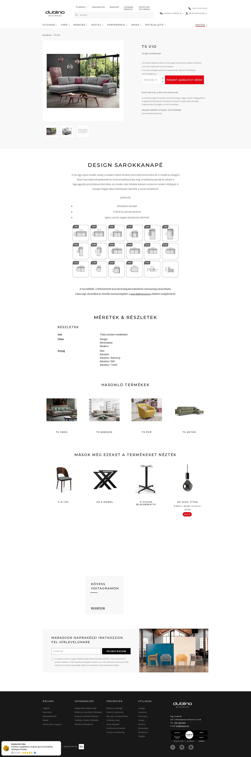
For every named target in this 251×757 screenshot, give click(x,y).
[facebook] (173, 747)
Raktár (46, 720)
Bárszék (79, 25)
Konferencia (116, 25)
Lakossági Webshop (128, 8)
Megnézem (98, 608)
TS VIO (57, 35)
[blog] (191, 747)
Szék (65, 25)
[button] (60, 741)
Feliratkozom (116, 651)
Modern (141, 724)
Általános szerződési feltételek (88, 712)
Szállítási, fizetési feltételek (87, 720)
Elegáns (141, 736)
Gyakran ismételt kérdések (86, 716)
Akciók (201, 25)
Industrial (142, 712)
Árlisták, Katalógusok (84, 724)
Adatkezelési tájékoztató (85, 708)
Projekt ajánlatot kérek (184, 79)
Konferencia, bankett (115, 728)
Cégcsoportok (98, 7)
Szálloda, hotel (113, 720)
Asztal (96, 25)
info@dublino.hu (182, 726)
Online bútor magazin (52, 724)
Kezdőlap (47, 35)
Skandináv (143, 732)
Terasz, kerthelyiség (115, 732)
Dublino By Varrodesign (144, 8)
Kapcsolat (114, 7)
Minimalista (143, 728)
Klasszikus (143, 716)
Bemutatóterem (50, 716)
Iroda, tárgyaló (112, 724)
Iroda (135, 25)
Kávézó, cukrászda (114, 712)
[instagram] (182, 747)
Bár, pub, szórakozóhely (117, 716)
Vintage (141, 708)
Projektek (80, 7)
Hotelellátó (154, 25)
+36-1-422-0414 (179, 723)
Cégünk (46, 708)
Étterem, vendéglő (114, 708)
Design (141, 720)
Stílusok (49, 25)
